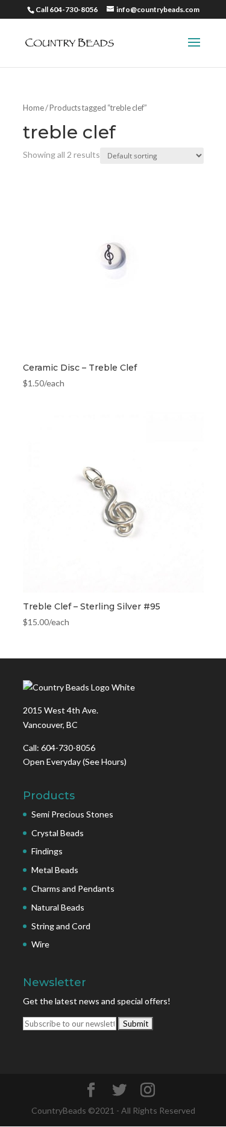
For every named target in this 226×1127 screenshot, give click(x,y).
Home (33, 107)
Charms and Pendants (73, 888)
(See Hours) (105, 761)
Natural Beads (57, 907)
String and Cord (60, 926)
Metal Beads (54, 870)
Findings (47, 851)
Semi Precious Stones (72, 814)
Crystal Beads (57, 833)
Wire (40, 944)
